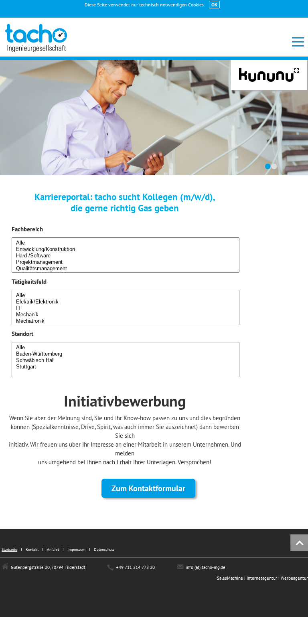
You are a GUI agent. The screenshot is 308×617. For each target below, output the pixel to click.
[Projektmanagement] (125, 262)
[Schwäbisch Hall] (125, 360)
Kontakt (32, 549)
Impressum (76, 549)
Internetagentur (262, 578)
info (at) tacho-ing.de (205, 567)
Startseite (9, 549)
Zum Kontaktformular (148, 488)
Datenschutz (104, 549)
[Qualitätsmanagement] (125, 268)
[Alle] (125, 243)
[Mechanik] (125, 315)
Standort (22, 334)
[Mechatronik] (125, 321)
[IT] (125, 308)
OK (214, 5)
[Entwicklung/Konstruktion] (125, 249)
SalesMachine (230, 578)
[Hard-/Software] (125, 256)
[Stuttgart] (125, 367)
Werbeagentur (294, 578)
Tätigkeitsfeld (29, 281)
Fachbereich (27, 229)
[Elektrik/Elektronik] (125, 302)
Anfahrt (53, 549)
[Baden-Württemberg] (125, 354)
